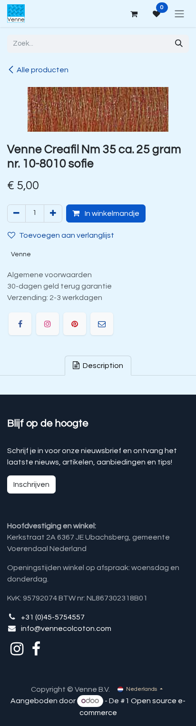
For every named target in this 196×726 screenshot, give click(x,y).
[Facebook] (20, 323)
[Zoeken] (179, 44)
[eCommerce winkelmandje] (133, 13)
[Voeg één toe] (53, 213)
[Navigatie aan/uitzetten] (179, 13)
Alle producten (43, 70)
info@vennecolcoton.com (66, 628)
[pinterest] (74, 323)
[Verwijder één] (16, 213)
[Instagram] (47, 323)
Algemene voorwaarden (49, 275)
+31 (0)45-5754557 (53, 617)
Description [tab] (102, 365)
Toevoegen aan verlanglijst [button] (66, 235)
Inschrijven (31, 484)
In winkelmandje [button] (111, 213)
